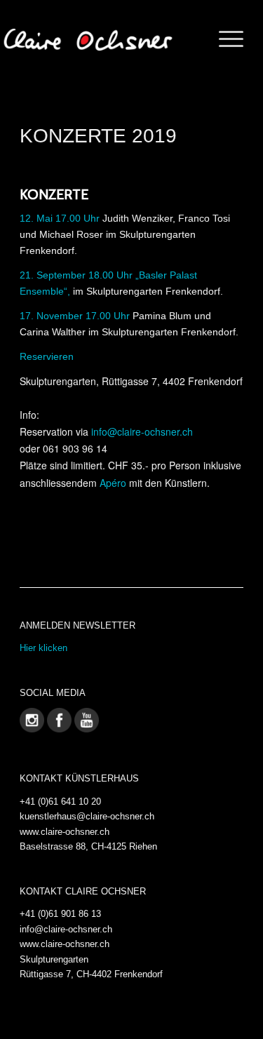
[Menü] (224, 39)
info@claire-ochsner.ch (142, 431)
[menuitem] (224, 39)
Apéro (113, 483)
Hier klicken (43, 648)
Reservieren (47, 356)
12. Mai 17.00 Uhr (60, 218)
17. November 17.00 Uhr (75, 315)
